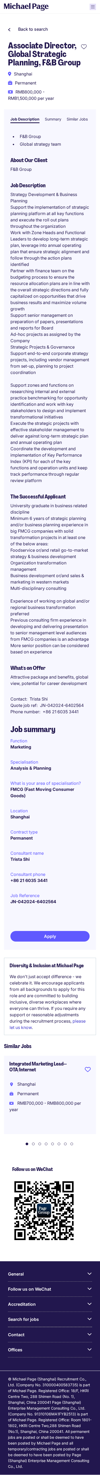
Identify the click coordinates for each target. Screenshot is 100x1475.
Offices (15, 1350)
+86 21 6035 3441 (28, 880)
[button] (28, 29)
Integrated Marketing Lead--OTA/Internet (38, 1067)
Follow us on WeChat (29, 1289)
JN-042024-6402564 (33, 901)
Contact (16, 1335)
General (16, 1274)
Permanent (21, 838)
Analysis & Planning (30, 768)
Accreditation (22, 1304)
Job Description (24, 119)
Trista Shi (20, 859)
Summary (53, 119)
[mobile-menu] (93, 7)
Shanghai (20, 816)
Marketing (20, 747)
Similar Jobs (77, 119)
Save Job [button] (88, 1070)
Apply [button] (50, 936)
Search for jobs (23, 1319)
